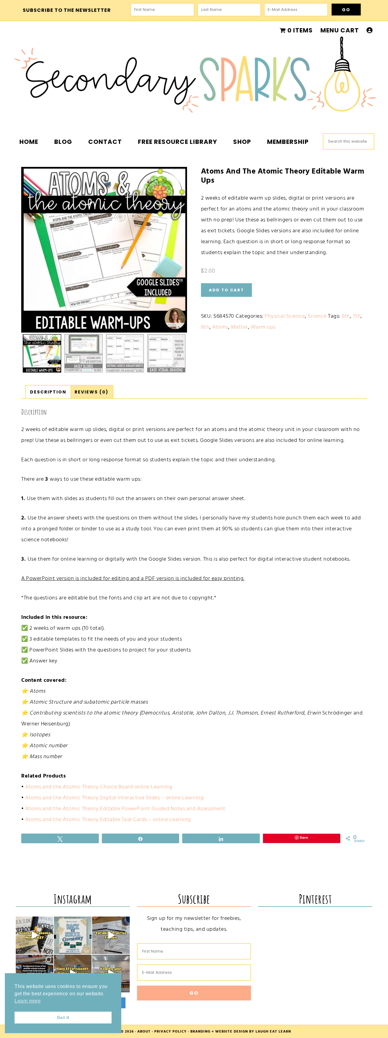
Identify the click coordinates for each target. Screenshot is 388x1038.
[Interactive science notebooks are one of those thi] (34, 935)
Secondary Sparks (194, 78)
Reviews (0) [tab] (92, 392)
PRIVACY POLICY (170, 1031)
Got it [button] (63, 1017)
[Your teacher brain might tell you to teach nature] (111, 935)
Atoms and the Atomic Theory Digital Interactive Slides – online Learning (114, 797)
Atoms (220, 327)
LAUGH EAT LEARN (273, 1031)
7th (357, 316)
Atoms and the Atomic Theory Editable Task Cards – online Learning (108, 819)
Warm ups (263, 327)
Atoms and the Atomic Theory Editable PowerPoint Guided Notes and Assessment (125, 808)
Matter (239, 327)
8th (205, 327)
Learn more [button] (28, 1000)
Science (317, 316)
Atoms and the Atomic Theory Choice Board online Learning (98, 786)
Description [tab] (48, 392)
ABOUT (144, 1031)
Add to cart (226, 290)
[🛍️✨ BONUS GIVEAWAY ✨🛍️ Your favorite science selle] (73, 935)
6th (346, 316)
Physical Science (285, 316)
